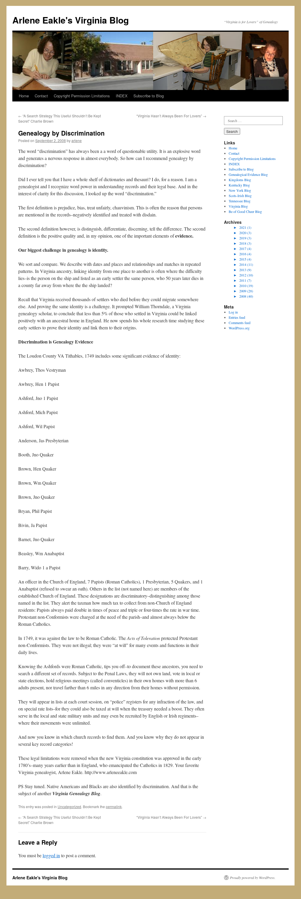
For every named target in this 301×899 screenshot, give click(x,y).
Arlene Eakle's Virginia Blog (70, 20)
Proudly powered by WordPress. (252, 877)
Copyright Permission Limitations (82, 96)
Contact (41, 96)
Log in (233, 312)
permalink (114, 806)
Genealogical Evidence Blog (248, 174)
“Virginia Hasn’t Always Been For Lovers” (171, 115)
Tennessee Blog (239, 201)
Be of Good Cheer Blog (245, 211)
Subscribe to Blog (148, 96)
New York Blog (240, 190)
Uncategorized (69, 806)
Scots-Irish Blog (240, 195)
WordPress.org (239, 328)
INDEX (122, 96)
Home (24, 96)
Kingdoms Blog (240, 179)
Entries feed (237, 317)
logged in (51, 855)
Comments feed (239, 322)
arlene (76, 140)
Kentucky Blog (239, 185)
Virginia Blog (238, 206)
